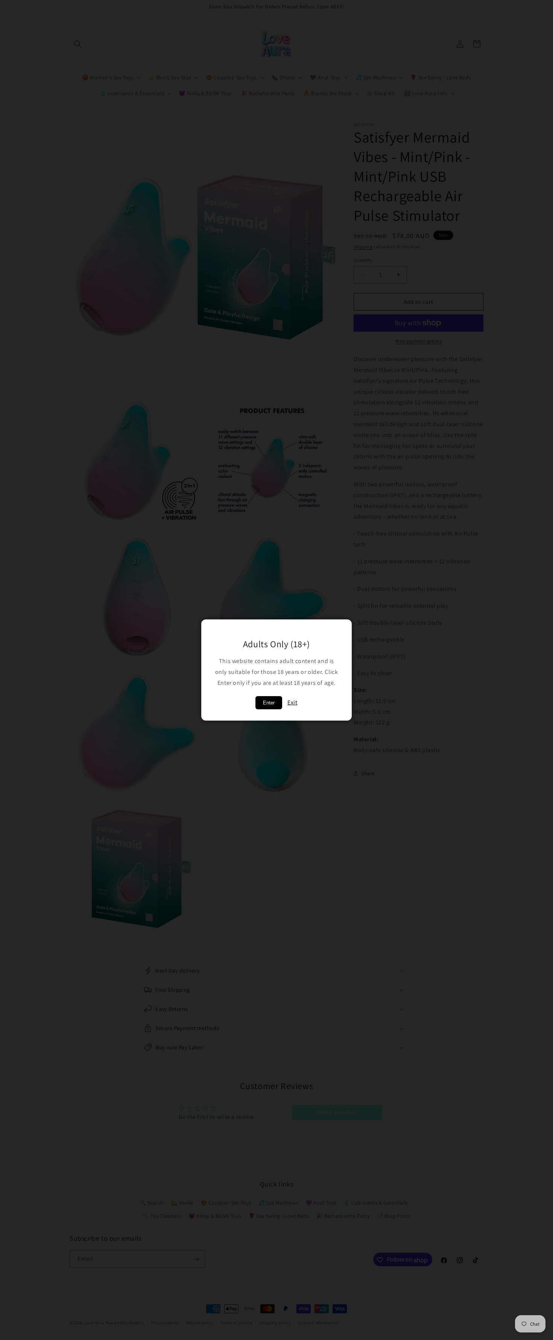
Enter (269, 703)
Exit (292, 702)
